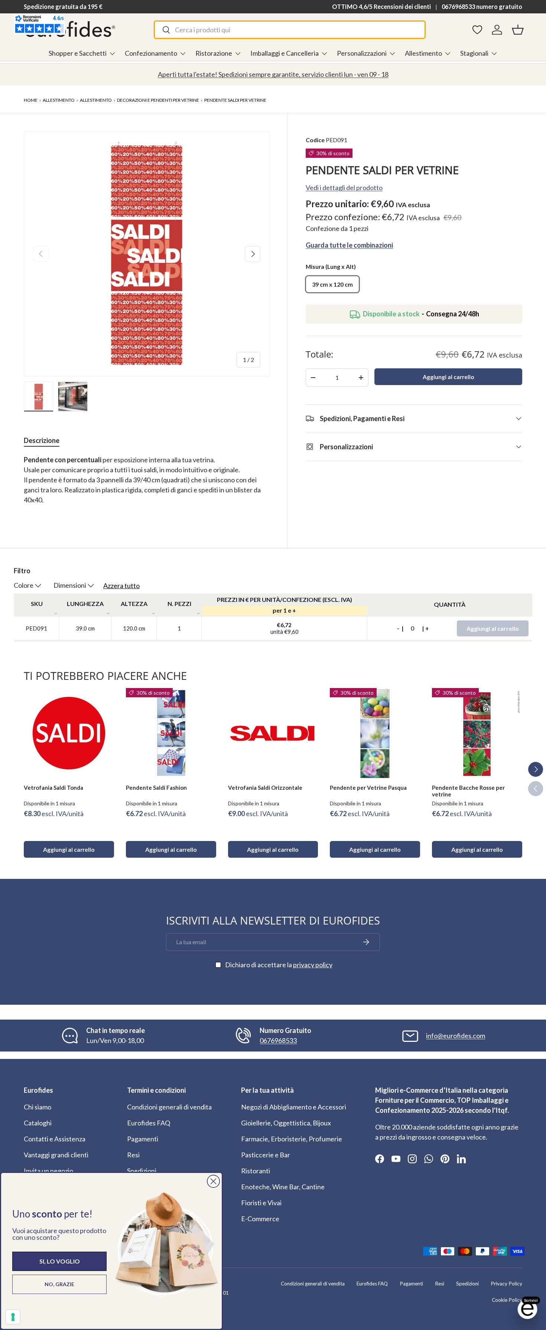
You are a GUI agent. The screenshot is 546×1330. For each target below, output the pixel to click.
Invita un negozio (48, 1171)
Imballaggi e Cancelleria (284, 53)
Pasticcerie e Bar (265, 1155)
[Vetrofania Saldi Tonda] (69, 733)
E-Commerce (260, 1219)
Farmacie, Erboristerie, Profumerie (291, 1139)
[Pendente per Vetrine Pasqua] (375, 733)
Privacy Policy (506, 1284)
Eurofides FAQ (148, 1123)
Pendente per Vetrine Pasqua (368, 787)
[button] (518, 30)
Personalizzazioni (362, 53)
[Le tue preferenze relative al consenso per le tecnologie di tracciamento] (13, 1317)
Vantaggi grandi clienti (56, 1155)
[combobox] (290, 29)
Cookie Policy (507, 1300)
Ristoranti (255, 1171)
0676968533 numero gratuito (482, 6)
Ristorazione (213, 53)
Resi (133, 1155)
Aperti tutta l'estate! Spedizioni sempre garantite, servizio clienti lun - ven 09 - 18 (273, 74)
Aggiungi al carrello (448, 376)
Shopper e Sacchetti (78, 53)
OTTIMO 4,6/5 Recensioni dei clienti (381, 6)
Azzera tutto (121, 585)
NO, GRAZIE (59, 1284)
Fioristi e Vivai (261, 1203)
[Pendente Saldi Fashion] (171, 733)
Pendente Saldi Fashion (156, 787)
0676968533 (278, 1040)
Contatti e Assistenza (54, 1139)
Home (31, 100)
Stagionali (474, 53)
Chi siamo (37, 1107)
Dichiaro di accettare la (278, 965)
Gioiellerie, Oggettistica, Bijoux (286, 1123)
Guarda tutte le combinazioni (349, 245)
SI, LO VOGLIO (59, 1261)
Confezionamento (151, 53)
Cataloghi (38, 1123)
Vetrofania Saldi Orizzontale (265, 787)
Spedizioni (141, 1171)
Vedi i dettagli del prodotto (344, 187)
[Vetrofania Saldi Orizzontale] (273, 733)
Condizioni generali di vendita (169, 1107)
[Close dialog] (213, 1181)
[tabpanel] (147, 485)
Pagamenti (142, 1139)
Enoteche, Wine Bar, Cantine (283, 1187)
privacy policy (312, 965)
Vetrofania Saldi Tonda (53, 787)
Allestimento (423, 53)
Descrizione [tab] (41, 440)
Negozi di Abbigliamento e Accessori (293, 1107)
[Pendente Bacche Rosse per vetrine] (477, 733)
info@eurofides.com (455, 1035)
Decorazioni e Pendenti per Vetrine (158, 100)
